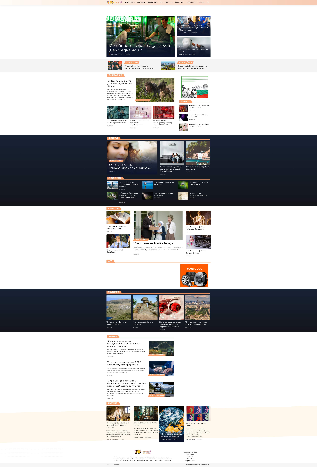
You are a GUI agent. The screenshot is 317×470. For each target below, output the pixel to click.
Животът (113, 138)
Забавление (115, 75)
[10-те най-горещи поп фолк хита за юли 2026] (183, 127)
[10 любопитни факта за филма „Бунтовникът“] (118, 112)
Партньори (190, 461)
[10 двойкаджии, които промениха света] (118, 217)
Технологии (160, 354)
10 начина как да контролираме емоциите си (130, 166)
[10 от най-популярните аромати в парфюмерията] (141, 112)
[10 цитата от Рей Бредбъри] (118, 241)
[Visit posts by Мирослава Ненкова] (109, 54)
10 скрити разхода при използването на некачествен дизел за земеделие (123, 343)
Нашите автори (190, 452)
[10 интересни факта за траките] (145, 307)
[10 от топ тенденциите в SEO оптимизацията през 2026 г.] (161, 368)
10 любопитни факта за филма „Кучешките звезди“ (119, 83)
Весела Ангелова (138, 437)
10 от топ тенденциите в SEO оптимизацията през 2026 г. (124, 363)
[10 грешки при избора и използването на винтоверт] (115, 65)
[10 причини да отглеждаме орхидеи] (183, 196)
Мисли (145, 239)
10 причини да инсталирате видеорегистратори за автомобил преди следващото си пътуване (126, 383)
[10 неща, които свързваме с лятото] (198, 153)
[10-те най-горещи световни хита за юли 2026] (183, 108)
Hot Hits (185, 101)
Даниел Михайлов (111, 439)
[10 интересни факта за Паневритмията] (118, 307)
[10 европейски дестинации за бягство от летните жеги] (168, 65)
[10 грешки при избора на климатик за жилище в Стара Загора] (172, 153)
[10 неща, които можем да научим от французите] (197, 307)
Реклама (190, 458)
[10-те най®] (114, 2)
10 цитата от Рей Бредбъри (114, 251)
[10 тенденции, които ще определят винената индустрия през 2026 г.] (171, 307)
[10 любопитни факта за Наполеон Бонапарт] (198, 218)
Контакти (189, 454)
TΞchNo (128, 62)
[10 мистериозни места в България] (147, 196)
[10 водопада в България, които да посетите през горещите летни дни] (112, 196)
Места (190, 62)
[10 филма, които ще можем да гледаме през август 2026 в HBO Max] (163, 112)
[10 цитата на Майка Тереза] (158, 225)
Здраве (120, 160)
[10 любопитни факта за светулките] (183, 185)
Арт (110, 261)
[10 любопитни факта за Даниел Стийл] (198, 242)
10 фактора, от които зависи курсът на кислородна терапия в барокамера (193, 27)
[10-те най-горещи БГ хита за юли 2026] (183, 117)
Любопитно (182, 62)
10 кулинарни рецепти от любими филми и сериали (117, 425)
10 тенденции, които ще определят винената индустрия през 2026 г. (170, 324)
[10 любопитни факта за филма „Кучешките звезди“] (155, 90)
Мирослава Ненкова (117, 54)
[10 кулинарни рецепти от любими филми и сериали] (118, 413)
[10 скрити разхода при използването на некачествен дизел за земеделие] (161, 348)
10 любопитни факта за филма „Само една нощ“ (139, 47)
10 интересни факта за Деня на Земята (171, 435)
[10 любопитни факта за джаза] (146, 413)
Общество (113, 292)
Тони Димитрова (166, 439)
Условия (190, 456)
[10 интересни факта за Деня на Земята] (171, 424)
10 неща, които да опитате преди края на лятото (129, 184)
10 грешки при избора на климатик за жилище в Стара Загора (171, 169)
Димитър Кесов (183, 54)
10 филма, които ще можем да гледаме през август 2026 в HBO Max (162, 123)
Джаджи (135, 62)
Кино (147, 100)
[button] (208, 2)
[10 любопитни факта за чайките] (147, 185)
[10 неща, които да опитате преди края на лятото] (112, 185)
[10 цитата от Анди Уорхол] (198, 413)
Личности (113, 208)
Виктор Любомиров (184, 32)
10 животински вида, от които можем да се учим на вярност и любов (193, 49)
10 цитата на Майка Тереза (153, 243)
